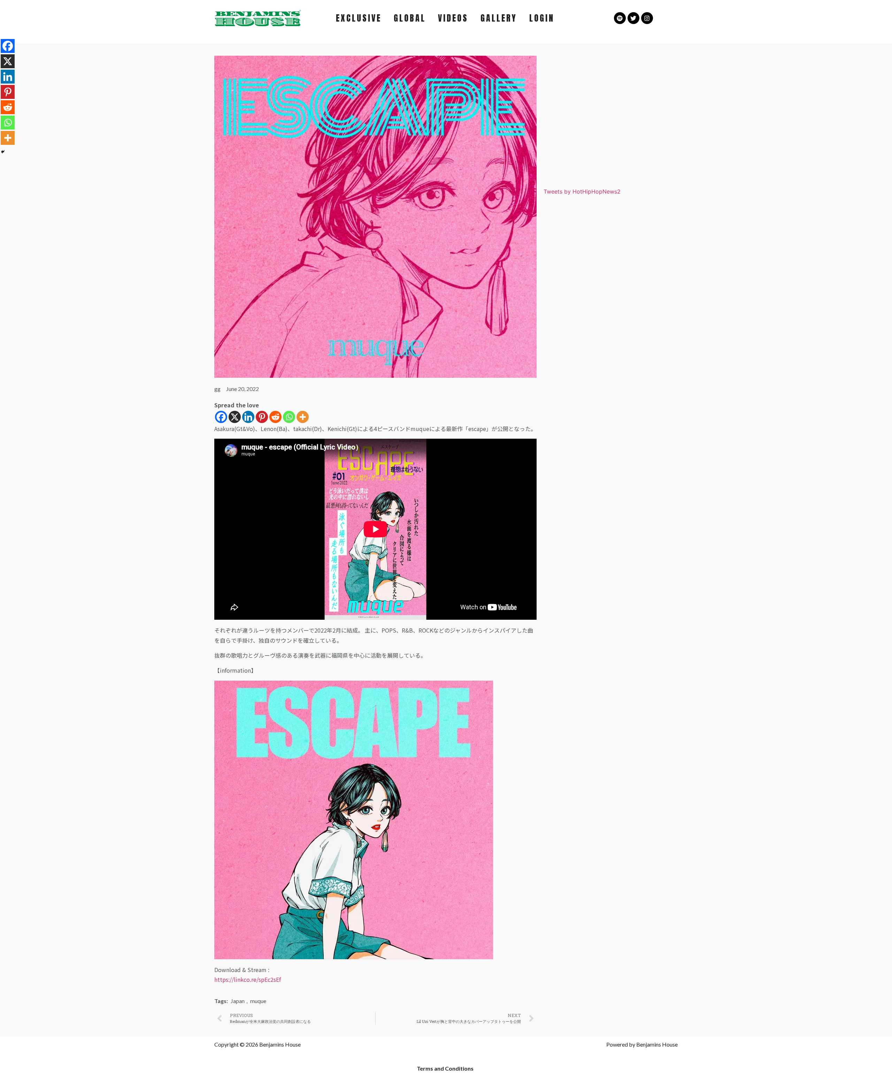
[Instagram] (647, 18)
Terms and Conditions (445, 1068)
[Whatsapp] (289, 417)
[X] (235, 417)
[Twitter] (633, 18)
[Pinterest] (262, 417)
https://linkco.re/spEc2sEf (247, 979)
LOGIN (541, 18)
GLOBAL (410, 18)
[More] (303, 417)
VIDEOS (453, 18)
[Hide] (3, 152)
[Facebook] (221, 417)
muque (258, 1000)
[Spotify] (620, 18)
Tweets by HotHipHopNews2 (582, 191)
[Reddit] (275, 417)
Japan (238, 1000)
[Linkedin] (248, 417)
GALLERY (498, 18)
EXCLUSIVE (359, 18)
